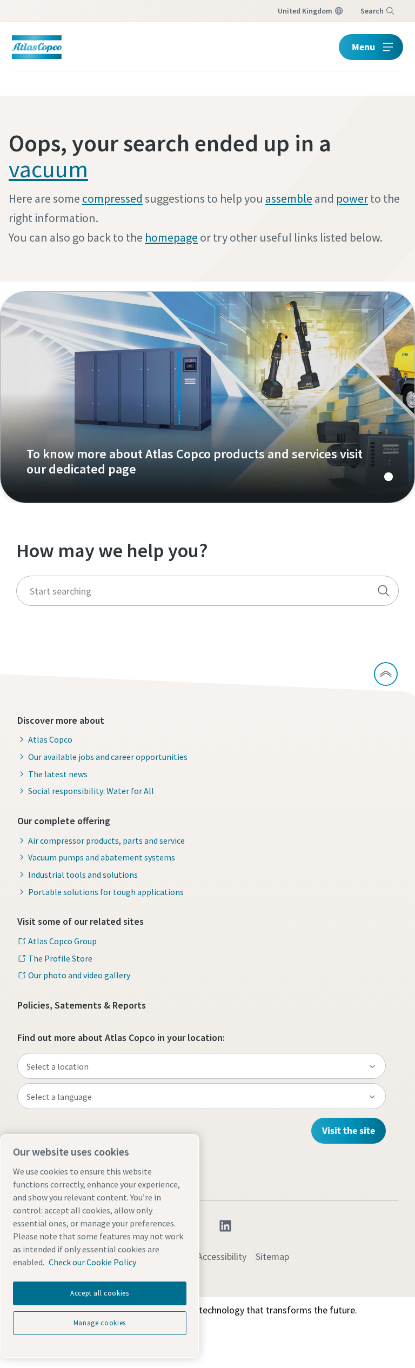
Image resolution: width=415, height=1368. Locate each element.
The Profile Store (60, 958)
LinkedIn (225, 1226)
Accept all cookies (99, 1293)
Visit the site (348, 1130)
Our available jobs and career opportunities (108, 756)
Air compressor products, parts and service (106, 840)
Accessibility (221, 1256)
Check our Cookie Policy (92, 1262)
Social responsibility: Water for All (91, 790)
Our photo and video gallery (79, 975)
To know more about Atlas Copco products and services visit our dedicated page (207, 397)
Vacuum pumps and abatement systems (101, 857)
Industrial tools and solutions (83, 874)
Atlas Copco (50, 739)
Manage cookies (99, 1322)
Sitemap (272, 1256)
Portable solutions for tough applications (106, 891)
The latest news (58, 774)
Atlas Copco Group (62, 941)
